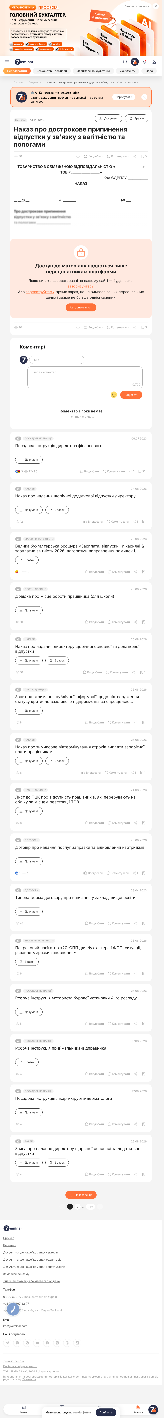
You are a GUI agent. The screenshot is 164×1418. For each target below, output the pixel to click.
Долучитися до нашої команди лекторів (30, 1252)
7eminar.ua (29, 1379)
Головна (23, 1412)
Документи (138, 1412)
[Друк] (78, 156)
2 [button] (77, 1206)
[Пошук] (125, 62)
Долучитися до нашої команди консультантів (34, 1266)
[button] (100, 1207)
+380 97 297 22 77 (16, 1303)
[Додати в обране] (143, 522)
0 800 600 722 (30, 1296)
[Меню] (7, 62)
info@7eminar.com (15, 1326)
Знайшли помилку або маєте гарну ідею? (31, 1281)
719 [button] (90, 1206)
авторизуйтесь (81, 286)
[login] (154, 61)
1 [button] (70, 1206)
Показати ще (83, 1194)
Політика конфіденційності (20, 1366)
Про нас (8, 1238)
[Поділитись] (135, 156)
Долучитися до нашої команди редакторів (32, 1259)
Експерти (9, 1245)
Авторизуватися (81, 307)
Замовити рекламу (137, 6)
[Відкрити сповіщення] (144, 62)
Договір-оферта (13, 1361)
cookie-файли (82, 1412)
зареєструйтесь (40, 292)
